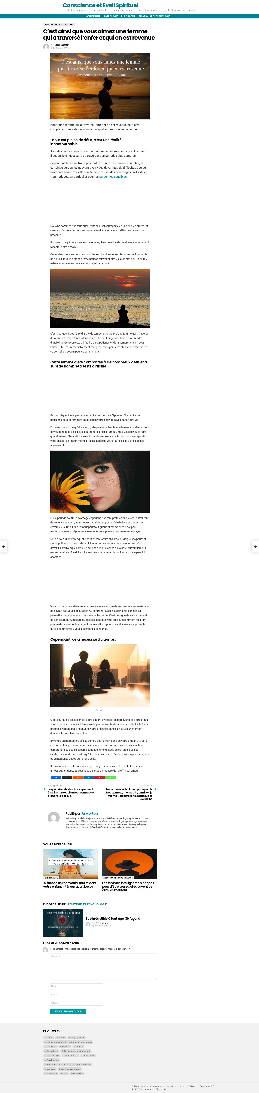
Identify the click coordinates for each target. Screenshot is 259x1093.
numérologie (53, 1055)
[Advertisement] (100, 203)
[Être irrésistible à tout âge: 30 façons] (63, 923)
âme (65, 1073)
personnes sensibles (113, 176)
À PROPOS (137, 1089)
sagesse (51, 1069)
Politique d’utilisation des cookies (148, 1086)
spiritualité (52, 1073)
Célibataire (52, 1051)
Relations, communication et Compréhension (69, 1064)
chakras (66, 1046)
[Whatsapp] (110, 777)
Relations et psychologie (154, 16)
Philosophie (128, 16)
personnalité (71, 1055)
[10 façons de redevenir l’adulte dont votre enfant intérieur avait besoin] (70, 864)
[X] (67, 777)
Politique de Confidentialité (201, 1086)
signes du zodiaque (71, 1069)
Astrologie (111, 16)
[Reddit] (78, 777)
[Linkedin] (88, 777)
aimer (50, 1037)
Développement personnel (77, 1051)
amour (62, 1037)
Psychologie (53, 1060)
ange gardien (78, 1037)
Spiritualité (93, 16)
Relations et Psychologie (118, 877)
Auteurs (149, 1089)
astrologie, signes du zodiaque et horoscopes (69, 1042)
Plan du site (161, 1089)
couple (79, 1046)
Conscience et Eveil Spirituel (100, 5)
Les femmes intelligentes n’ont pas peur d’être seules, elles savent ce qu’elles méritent (128, 886)
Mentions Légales (175, 1086)
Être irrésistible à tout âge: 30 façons (113, 918)
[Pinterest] (99, 777)
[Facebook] (56, 777)
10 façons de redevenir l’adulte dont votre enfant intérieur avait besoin (69, 885)
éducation (78, 1073)
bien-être (51, 1046)
